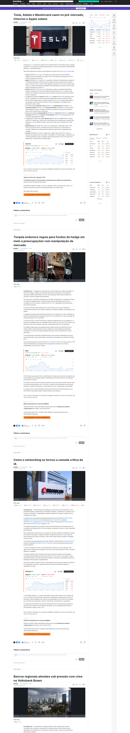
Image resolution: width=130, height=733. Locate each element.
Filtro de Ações (79, 3)
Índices (96, 14)
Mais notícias (99, 128)
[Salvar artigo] (76, 23)
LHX (59, 115)
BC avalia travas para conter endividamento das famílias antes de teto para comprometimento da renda (101, 110)
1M (30, 152)
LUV (42, 107)
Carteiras (45, 5)
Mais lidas (22, 5)
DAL (51, 105)
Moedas (55, 5)
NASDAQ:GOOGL (41, 543)
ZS (37, 133)
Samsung (49, 543)
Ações (36, 5)
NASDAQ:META (69, 541)
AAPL (37, 80)
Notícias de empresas (84, 5)
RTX (66, 113)
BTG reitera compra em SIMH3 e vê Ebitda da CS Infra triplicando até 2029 (102, 124)
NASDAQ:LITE (28, 521)
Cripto (33, 5)
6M (33, 152)
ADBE (37, 89)
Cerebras (55, 556)
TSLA (36, 74)
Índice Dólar (92, 42)
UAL (70, 105)
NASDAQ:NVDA (67, 518)
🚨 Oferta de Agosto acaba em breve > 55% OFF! (88, 1)
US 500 (91, 34)
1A (35, 152)
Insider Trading (91, 5)
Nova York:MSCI (51, 342)
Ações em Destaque (95, 182)
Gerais (77, 5)
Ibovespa (92, 29)
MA (57, 118)
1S (28, 152)
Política (59, 5)
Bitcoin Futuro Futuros (94, 40)
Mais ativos (92, 138)
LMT (53, 113)
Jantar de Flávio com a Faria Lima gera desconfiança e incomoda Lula (102, 97)
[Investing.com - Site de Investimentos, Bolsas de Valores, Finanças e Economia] (18, 1)
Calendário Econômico (69, 3)
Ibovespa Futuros (93, 31)
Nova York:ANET (55, 520)
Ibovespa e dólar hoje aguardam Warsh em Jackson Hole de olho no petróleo (102, 117)
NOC (37, 115)
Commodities (64, 5)
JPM (70, 125)
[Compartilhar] (73, 23)
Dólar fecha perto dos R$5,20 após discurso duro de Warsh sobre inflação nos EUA (102, 103)
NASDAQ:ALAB (35, 523)
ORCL (61, 91)
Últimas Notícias (28, 5)
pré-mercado (67, 71)
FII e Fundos (50, 5)
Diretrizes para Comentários (19, 223)
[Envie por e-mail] (39, 203)
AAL (64, 107)
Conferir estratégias (45, 145)
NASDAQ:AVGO (34, 520)
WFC (64, 133)
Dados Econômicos (71, 5)
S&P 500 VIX (92, 38)
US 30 (91, 36)
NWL (42, 125)
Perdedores (105, 138)
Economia (40, 5)
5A (37, 152)
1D (26, 152)
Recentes (16, 5)
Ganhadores (98, 138)
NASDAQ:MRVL (66, 521)
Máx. (40, 152)
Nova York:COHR (44, 521)
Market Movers (94, 134)
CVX (50, 96)
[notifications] (113, 1)
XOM (62, 96)
